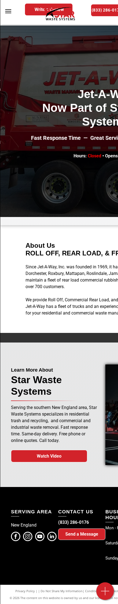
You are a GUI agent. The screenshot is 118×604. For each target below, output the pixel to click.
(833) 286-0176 (73, 522)
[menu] (8, 11)
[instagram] (27, 537)
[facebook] (15, 537)
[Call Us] (105, 594)
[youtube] (39, 537)
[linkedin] (52, 537)
